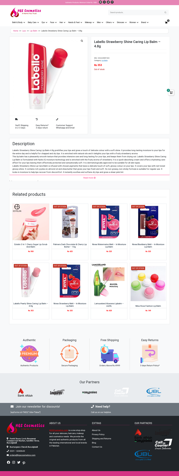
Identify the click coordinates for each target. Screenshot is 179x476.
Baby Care (32, 22)
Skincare (120, 22)
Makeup (88, 22)
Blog (94, 442)
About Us (96, 430)
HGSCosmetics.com (58, 430)
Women (132, 22)
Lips (24, 31)
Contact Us (97, 447)
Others (109, 22)
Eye (43, 22)
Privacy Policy (98, 434)
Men (99, 22)
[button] (82, 41)
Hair (61, 22)
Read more (88, 178)
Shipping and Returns (101, 438)
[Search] (165, 12)
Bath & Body (17, 22)
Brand (143, 22)
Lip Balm (33, 31)
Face (52, 22)
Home (15, 31)
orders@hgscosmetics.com (22, 455)
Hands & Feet (74, 22)
